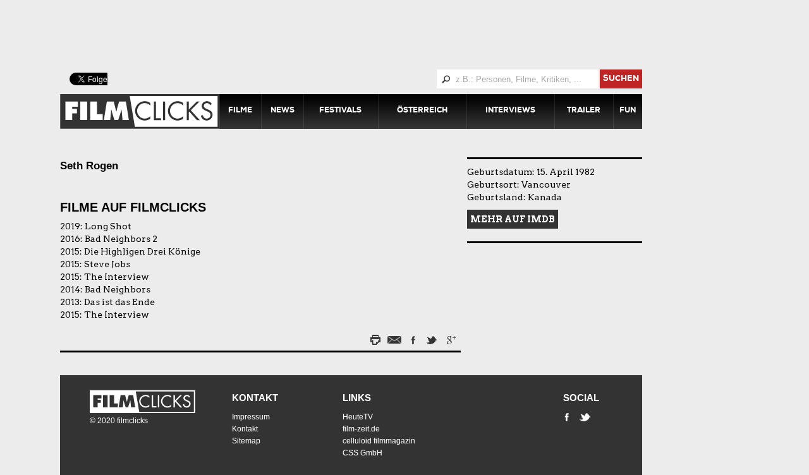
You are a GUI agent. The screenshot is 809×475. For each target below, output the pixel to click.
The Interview (116, 277)
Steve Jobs (107, 264)
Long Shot (108, 226)
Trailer (583, 111)
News (283, 111)
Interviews (510, 111)
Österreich (422, 111)
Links (357, 397)
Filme (240, 111)
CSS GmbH (362, 452)
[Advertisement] (366, 34)
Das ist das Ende (119, 302)
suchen (621, 79)
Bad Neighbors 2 (121, 239)
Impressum (251, 416)
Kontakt (255, 397)
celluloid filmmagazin (379, 440)
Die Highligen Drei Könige (142, 251)
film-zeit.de (361, 428)
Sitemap (246, 440)
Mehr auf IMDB (512, 219)
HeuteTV (358, 416)
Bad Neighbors (117, 289)
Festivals (340, 111)
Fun (627, 111)
